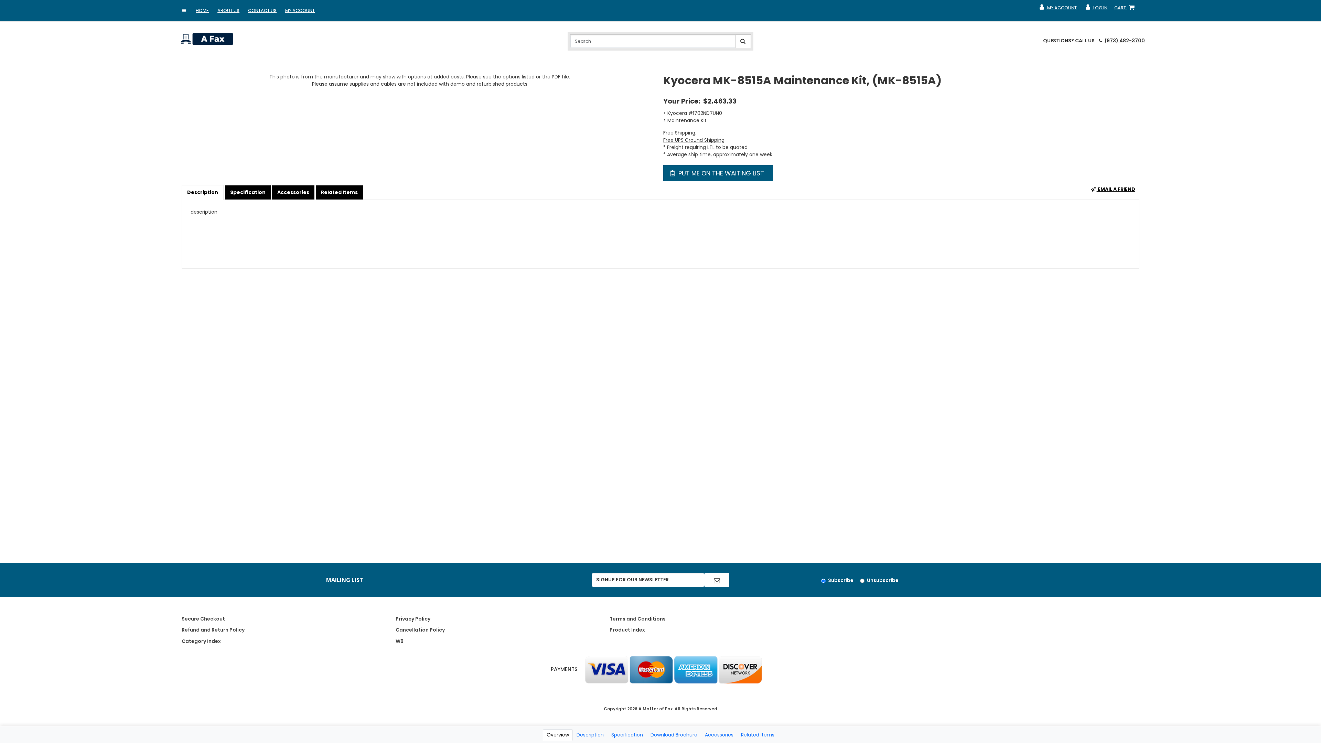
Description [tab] (590, 734)
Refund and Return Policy (213, 629)
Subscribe (840, 580)
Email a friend (1116, 189)
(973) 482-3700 (1124, 40)
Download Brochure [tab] (674, 734)
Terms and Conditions (638, 618)
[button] (184, 10)
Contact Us (262, 10)
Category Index (201, 641)
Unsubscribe (883, 580)
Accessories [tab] (719, 734)
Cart (1125, 9)
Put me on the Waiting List (720, 173)
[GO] (717, 580)
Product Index (627, 629)
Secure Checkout (203, 618)
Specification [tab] (627, 734)
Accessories (293, 192)
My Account (300, 10)
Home (202, 10)
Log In (1096, 9)
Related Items (339, 192)
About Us (228, 10)
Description (202, 192)
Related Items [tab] (757, 734)
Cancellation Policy (420, 629)
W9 (400, 641)
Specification (248, 192)
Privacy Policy (413, 618)
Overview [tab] (558, 734)
